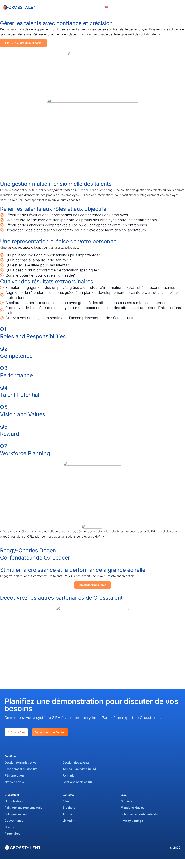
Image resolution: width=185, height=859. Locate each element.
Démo (67, 801)
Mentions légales (132, 807)
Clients (9, 827)
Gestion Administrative (20, 762)
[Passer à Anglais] (106, 7)
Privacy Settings (132, 821)
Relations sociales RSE (78, 782)
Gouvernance (14, 820)
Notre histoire (14, 801)
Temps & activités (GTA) (79, 769)
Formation (69, 775)
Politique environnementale (23, 807)
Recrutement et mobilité (21, 769)
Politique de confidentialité (139, 814)
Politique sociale (16, 814)
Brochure (69, 807)
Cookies (126, 801)
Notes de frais (15, 782)
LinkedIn (68, 820)
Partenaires (12, 833)
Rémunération (14, 775)
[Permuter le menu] (180, 7)
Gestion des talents (76, 762)
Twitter (67, 814)
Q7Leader (81, 190)
